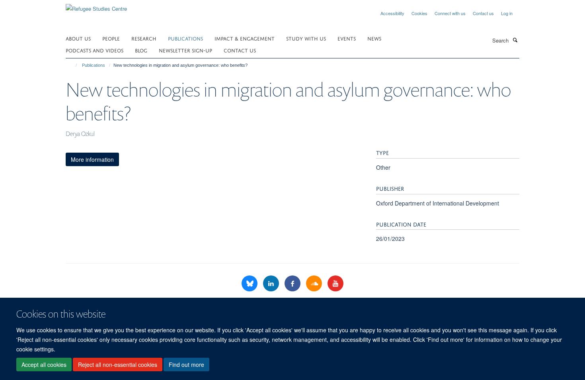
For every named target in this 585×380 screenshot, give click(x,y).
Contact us (483, 13)
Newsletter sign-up (185, 50)
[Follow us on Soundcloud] (315, 283)
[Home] (73, 65)
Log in (507, 13)
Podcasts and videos (94, 50)
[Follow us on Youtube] (335, 283)
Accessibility (392, 13)
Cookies (419, 13)
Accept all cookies (43, 364)
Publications (185, 38)
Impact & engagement (244, 38)
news (374, 38)
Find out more (186, 364)
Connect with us (450, 13)
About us (78, 38)
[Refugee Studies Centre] (96, 6)
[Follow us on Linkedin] (272, 283)
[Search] (515, 39)
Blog (141, 50)
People (111, 38)
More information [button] (92, 159)
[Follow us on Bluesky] (250, 283)
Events (346, 38)
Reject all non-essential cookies (117, 364)
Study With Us (306, 38)
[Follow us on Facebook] (293, 283)
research (143, 38)
